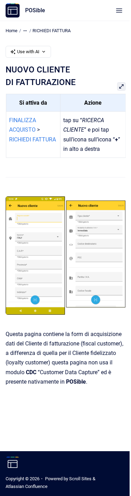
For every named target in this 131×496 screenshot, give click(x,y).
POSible (35, 10)
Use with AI (28, 51)
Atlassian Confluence (27, 486)
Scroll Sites (80, 478)
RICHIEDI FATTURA (51, 30)
